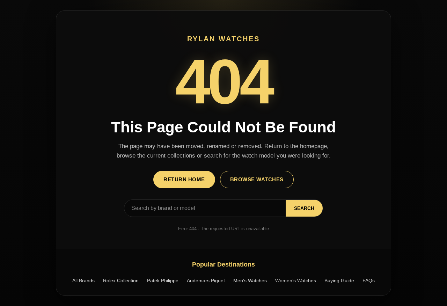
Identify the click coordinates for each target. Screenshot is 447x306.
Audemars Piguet (206, 280)
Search (304, 208)
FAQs (368, 280)
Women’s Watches (295, 280)
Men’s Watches (250, 280)
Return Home (184, 179)
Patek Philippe (162, 280)
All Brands (83, 280)
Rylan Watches (223, 39)
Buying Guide (339, 280)
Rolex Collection (121, 280)
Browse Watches (257, 179)
